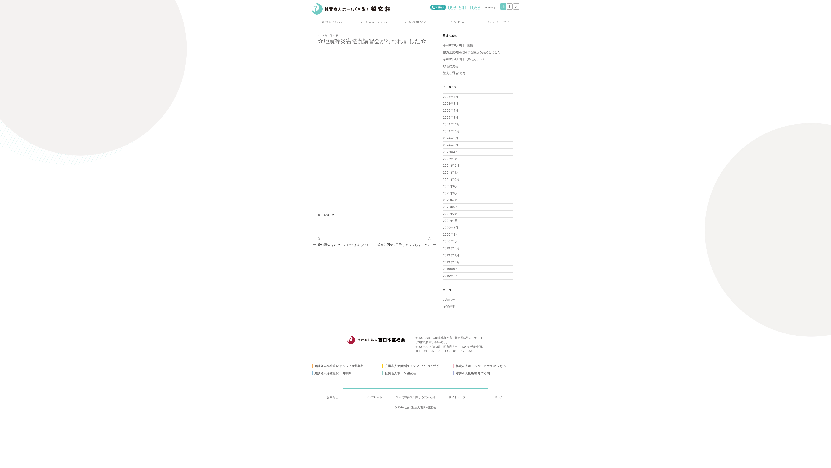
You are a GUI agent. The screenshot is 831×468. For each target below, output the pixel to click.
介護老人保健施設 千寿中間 (332, 373)
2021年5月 (450, 207)
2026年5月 (450, 103)
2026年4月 (450, 110)
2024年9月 (450, 138)
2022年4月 (450, 152)
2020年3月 (450, 227)
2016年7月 (450, 276)
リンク (498, 397)
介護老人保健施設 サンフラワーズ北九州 (412, 366)
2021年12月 (451, 165)
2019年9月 (450, 269)
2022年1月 (450, 159)
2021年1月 (450, 221)
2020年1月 (450, 241)
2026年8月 (450, 97)
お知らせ (329, 214)
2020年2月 (450, 234)
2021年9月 (450, 186)
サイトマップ (457, 397)
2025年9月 (450, 117)
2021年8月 (450, 193)
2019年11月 (451, 255)
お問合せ (332, 397)
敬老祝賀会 (450, 66)
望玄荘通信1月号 (454, 73)
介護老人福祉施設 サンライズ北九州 (339, 366)
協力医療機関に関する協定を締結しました (472, 52)
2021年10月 (451, 179)
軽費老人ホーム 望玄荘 (400, 373)
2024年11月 (451, 131)
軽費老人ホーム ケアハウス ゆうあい (481, 366)
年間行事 (449, 306)
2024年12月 (451, 124)
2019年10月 (451, 262)
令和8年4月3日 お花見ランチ (464, 59)
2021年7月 (450, 200)
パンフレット (374, 397)
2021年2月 (450, 214)
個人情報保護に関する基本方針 (415, 397)
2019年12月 (451, 248)
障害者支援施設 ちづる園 (473, 373)
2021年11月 (451, 172)
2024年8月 (450, 145)
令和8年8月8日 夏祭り (459, 45)
